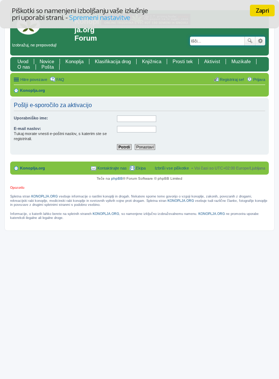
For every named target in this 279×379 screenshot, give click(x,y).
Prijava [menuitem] (259, 79)
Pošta (47, 67)
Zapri (262, 11)
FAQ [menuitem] (60, 79)
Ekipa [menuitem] (141, 168)
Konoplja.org (32, 90)
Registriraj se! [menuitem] (232, 79)
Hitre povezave (33, 79)
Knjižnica (151, 61)
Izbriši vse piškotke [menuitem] (172, 168)
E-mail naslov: (27, 128)
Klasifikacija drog (113, 61)
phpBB (117, 178)
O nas (23, 67)
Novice (47, 61)
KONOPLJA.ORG (44, 196)
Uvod (22, 61)
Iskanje (249, 41)
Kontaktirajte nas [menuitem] (112, 168)
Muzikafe (241, 61)
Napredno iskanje (260, 41)
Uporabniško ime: (31, 118)
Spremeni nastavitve (99, 17)
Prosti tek (183, 61)
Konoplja (74, 61)
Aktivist (212, 61)
